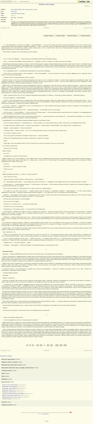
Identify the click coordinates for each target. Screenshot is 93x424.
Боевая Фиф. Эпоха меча (8, 390)
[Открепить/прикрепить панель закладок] (91, 1)
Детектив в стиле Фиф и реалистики (10, 395)
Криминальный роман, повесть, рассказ (11, 397)
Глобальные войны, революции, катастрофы (13, 393)
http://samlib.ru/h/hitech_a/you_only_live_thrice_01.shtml (24, 9)
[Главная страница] (84, 2)
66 (51, 345)
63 (41, 345)
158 (65, 345)
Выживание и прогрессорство (9, 391)
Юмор (23, 13)
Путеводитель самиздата (6, 355)
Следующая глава (88, 27)
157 (61, 345)
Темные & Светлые (6, 398)
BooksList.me (46, 414)
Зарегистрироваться (24, 1)
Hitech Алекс (14, 11)
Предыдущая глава (5, 27)
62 (37, 345)
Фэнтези (19, 13)
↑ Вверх (46, 421)
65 (48, 345)
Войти (15, 1)
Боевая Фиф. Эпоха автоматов (9, 386)
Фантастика (13, 13)
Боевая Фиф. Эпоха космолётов (10, 388)
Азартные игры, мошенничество (10, 384)
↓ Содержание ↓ (46, 27)
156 (57, 345)
